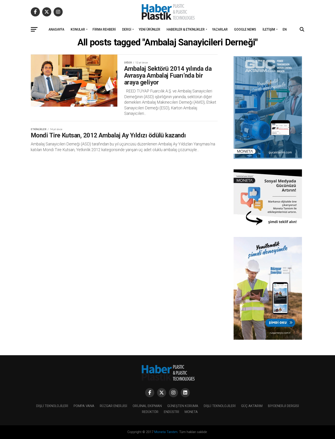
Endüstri (171, 412)
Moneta (191, 412)
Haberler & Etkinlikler (186, 29)
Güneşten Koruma (182, 406)
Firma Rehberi (104, 29)
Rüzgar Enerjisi (113, 406)
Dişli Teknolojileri (52, 406)
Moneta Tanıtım (166, 432)
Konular (78, 29)
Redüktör (150, 412)
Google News (245, 29)
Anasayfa (56, 29)
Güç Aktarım (252, 406)
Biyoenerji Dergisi (283, 406)
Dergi (126, 29)
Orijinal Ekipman (147, 406)
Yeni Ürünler (149, 29)
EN (285, 29)
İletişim (269, 29)
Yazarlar (220, 29)
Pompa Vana (84, 406)
